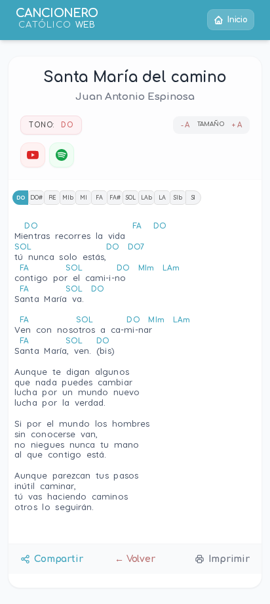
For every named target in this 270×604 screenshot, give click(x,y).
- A (185, 125)
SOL (131, 197)
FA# (115, 197)
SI (193, 197)
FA (99, 197)
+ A (237, 125)
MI (83, 197)
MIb (67, 197)
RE (52, 197)
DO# (36, 197)
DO (20, 197)
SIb (178, 197)
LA (162, 197)
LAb (146, 197)
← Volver (135, 559)
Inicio (237, 19)
